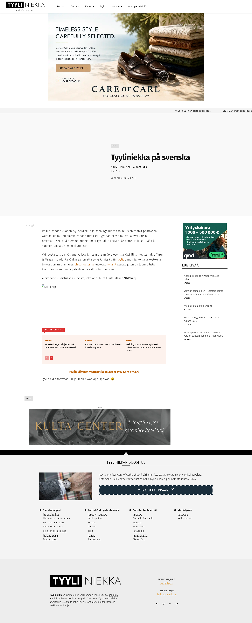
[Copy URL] (147, 185)
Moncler (137, 522)
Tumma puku (50, 539)
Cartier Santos (51, 514)
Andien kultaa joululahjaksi (198, 306)
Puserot (92, 526)
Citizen (88, 341)
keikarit (111, 264)
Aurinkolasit (94, 539)
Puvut (91, 514)
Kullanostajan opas (53, 522)
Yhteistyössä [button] (185, 510)
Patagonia (138, 530)
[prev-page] (47, 358)
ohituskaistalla (84, 264)
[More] (154, 185)
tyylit (121, 259)
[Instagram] (163, 603)
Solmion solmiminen (54, 530)
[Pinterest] (127, 185)
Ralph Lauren (140, 535)
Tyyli (115, 146)
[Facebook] (114, 185)
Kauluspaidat (95, 518)
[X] (120, 185)
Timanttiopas (50, 535)
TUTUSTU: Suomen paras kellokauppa (182, 111)
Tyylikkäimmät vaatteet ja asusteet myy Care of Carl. (104, 372)
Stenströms (139, 539)
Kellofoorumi (185, 518)
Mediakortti (166, 583)
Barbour (137, 514)
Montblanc (139, 526)
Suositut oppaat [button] (52, 510)
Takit (90, 530)
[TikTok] (170, 603)
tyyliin (71, 598)
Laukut (91, 535)
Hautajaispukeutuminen (56, 518)
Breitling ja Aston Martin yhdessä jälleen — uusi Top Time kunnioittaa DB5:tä (143, 347)
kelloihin (113, 595)
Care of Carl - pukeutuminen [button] (104, 510)
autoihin (54, 598)
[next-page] (51, 358)
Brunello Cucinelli (143, 518)
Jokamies (183, 514)
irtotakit (102, 514)
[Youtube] (176, 603)
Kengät (92, 522)
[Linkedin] (141, 185)
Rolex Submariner (53, 526)
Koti (26, 225)
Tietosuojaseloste (167, 594)
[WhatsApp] (134, 185)
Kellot (48, 341)
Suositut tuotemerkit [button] (145, 510)
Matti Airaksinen (136, 167)
